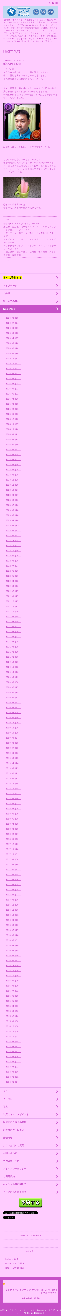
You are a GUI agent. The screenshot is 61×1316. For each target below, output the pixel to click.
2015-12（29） (13, 966)
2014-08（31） (13, 1046)
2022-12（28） (13, 540)
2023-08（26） (13, 500)
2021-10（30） (13, 611)
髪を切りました (12, 63)
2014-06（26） (13, 1057)
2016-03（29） (13, 950)
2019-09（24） (13, 738)
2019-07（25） (13, 748)
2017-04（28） (13, 885)
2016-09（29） (13, 920)
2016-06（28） (13, 935)
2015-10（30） (13, 976)
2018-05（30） (13, 819)
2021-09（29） (13, 616)
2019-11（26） (13, 728)
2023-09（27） (13, 495)
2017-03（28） (13, 890)
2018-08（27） (13, 804)
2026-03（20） (13, 343)
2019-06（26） (13, 753)
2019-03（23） (13, 768)
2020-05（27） (13, 697)
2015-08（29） (13, 986)
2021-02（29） (13, 652)
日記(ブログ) (10, 309)
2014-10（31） (13, 1036)
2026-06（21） (13, 328)
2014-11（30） (13, 1031)
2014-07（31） (13, 1052)
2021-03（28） (13, 647)
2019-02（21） (13, 773)
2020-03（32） (13, 707)
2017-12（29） (13, 844)
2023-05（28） (13, 515)
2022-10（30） (13, 551)
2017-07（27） (13, 869)
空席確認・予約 (11, 1161)
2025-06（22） (13, 389)
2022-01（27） (13, 596)
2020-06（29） (13, 692)
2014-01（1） (12, 1082)
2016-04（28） (13, 945)
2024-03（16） (13, 465)
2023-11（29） (13, 485)
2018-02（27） (13, 834)
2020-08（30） (13, 682)
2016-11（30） (13, 910)
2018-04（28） (13, 824)
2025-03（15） (13, 404)
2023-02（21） (13, 530)
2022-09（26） (13, 556)
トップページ (10, 285)
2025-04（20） (13, 399)
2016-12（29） (13, 905)
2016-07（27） (13, 930)
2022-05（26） (13, 576)
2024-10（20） (13, 429)
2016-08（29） (13, 925)
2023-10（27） (13, 490)
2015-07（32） (13, 991)
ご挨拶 (6, 293)
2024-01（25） (13, 475)
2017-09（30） (13, 859)
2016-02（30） (13, 955)
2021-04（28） (13, 642)
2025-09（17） (13, 374)
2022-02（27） (13, 591)
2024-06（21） (13, 449)
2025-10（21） (13, 368)
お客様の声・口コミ (13, 1130)
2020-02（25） (13, 713)
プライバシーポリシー (15, 1168)
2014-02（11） (13, 1077)
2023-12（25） (13, 480)
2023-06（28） (13, 510)
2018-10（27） (13, 793)
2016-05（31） (13, 940)
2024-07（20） (13, 444)
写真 (5, 1106)
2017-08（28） (13, 864)
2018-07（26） (13, 809)
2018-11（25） (13, 788)
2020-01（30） (13, 718)
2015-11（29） (13, 971)
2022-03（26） (13, 586)
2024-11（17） (13, 424)
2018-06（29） (13, 814)
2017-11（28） (13, 849)
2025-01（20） (13, 414)
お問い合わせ (10, 1153)
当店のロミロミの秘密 (15, 1122)
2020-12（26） (13, 662)
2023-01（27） (13, 535)
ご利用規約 (9, 1176)
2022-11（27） (13, 546)
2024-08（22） (13, 439)
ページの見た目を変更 (15, 1192)
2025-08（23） (13, 379)
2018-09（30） (13, 799)
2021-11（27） (13, 606)
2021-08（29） (13, 621)
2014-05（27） (13, 1062)
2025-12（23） (13, 358)
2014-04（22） (13, 1067)
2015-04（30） (13, 1006)
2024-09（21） (13, 434)
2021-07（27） (13, 627)
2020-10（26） (13, 672)
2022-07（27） (13, 566)
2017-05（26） (13, 879)
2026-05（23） (13, 333)
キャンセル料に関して (15, 1184)
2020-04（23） (13, 702)
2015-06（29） (13, 996)
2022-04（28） (13, 581)
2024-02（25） (13, 470)
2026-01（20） (13, 353)
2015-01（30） (13, 1021)
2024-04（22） (13, 460)
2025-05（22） (13, 394)
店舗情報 (8, 1137)
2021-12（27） (13, 601)
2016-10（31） (13, 915)
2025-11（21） (13, 363)
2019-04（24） (13, 763)
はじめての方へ (11, 301)
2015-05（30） (13, 1001)
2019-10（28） (13, 733)
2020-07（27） (13, 687)
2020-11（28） (13, 667)
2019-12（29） (13, 723)
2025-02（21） (13, 409)
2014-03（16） (13, 1072)
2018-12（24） (13, 783)
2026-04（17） (13, 338)
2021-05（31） (13, 637)
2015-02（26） (13, 1016)
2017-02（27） (13, 895)
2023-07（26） (13, 505)
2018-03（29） (13, 829)
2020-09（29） (13, 677)
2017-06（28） (13, 874)
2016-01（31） (13, 960)
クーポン (8, 1099)
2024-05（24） (13, 454)
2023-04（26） (13, 520)
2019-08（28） (13, 743)
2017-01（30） (13, 900)
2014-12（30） (13, 1026)
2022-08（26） (13, 561)
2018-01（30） (13, 839)
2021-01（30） (13, 657)
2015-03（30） (13, 1011)
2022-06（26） (13, 571)
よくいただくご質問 (13, 1145)
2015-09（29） (13, 981)
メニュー (8, 1091)
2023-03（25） (13, 525)
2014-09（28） (13, 1041)
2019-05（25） (13, 758)
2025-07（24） (13, 384)
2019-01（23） (13, 778)
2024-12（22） (13, 419)
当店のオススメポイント (16, 1114)
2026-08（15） (13, 318)
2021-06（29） (13, 632)
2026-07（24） (13, 323)
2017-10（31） (13, 854)
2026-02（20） (13, 348)
